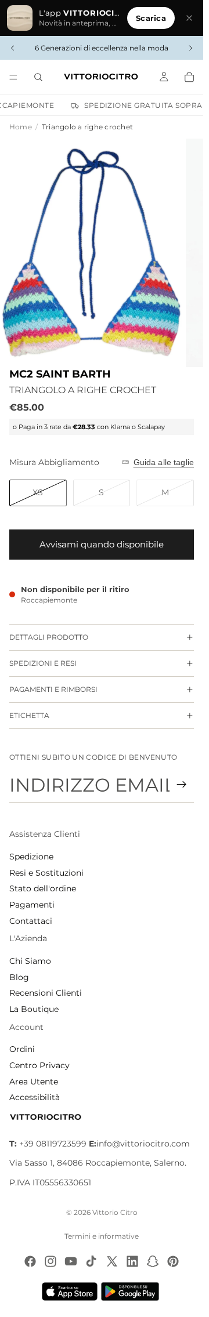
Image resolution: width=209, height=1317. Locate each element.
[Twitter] (112, 1261)
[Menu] (13, 77)
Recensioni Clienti (45, 993)
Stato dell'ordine (42, 888)
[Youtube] (71, 1261)
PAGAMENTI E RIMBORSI (53, 689)
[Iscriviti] (182, 784)
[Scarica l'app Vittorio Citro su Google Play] (132, 1291)
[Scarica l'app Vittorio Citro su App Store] (70, 1291)
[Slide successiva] (190, 48)
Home (20, 126)
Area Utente (33, 1081)
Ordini (22, 1049)
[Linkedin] (132, 1261)
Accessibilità (34, 1097)
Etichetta (29, 715)
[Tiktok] (91, 1261)
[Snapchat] (153, 1261)
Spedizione (31, 856)
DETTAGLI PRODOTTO (48, 637)
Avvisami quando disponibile (101, 544)
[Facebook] (30, 1261)
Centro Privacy (39, 1065)
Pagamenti (32, 904)
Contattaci (30, 921)
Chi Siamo (30, 961)
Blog (19, 977)
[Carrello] (189, 77)
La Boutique (34, 1009)
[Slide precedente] (13, 48)
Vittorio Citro (115, 1212)
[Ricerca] (38, 77)
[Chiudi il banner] (189, 18)
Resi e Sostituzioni (46, 873)
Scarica (151, 18)
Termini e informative (101, 1236)
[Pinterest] (173, 1261)
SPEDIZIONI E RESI (43, 663)
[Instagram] (50, 1261)
